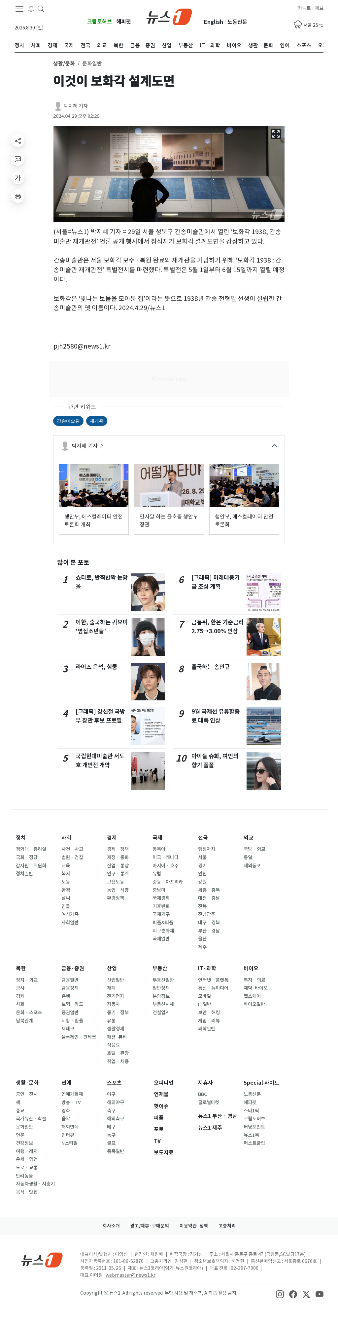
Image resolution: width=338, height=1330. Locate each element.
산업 (112, 968)
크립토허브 (99, 21)
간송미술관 (68, 421)
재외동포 (252, 866)
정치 (21, 837)
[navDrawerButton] (19, 9)
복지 (65, 874)
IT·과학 (207, 968)
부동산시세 (163, 1004)
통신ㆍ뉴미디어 (213, 988)
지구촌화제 (163, 931)
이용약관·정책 (194, 1226)
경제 (112, 837)
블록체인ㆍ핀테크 (78, 1037)
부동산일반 (163, 980)
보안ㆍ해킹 (209, 1013)
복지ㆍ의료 (254, 980)
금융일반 (70, 980)
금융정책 (70, 988)
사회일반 (70, 923)
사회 (66, 837)
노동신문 (237, 22)
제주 (202, 947)
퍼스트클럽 (254, 1143)
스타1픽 (251, 1111)
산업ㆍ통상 (118, 866)
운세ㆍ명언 (27, 1159)
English (213, 22)
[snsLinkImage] (280, 1293)
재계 (111, 988)
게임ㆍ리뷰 (209, 1021)
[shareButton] (17, 140)
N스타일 (69, 1143)
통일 (248, 857)
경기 (202, 866)
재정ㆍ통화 (118, 857)
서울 (202, 857)
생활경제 (115, 1029)
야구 (111, 1094)
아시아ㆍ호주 (165, 866)
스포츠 (114, 1082)
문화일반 (24, 1127)
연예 (66, 1082)
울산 (202, 939)
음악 (65, 1119)
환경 (65, 890)
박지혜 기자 (76, 106)
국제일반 (161, 939)
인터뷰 (67, 1135)
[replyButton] (17, 159)
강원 (202, 882)
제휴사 (205, 1082)
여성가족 (70, 914)
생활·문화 (27, 1082)
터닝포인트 (254, 1127)
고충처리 (227, 1226)
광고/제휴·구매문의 (149, 1226)
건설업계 (161, 1013)
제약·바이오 (256, 988)
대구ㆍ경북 (209, 923)
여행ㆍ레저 (27, 1151)
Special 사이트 (261, 1082)
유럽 (156, 874)
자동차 (113, 1004)
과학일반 (206, 1029)
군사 (20, 988)
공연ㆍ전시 (27, 1094)
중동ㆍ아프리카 (167, 882)
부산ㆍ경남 (209, 931)
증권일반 (70, 1013)
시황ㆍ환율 (72, 1021)
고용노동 (115, 882)
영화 (65, 1111)
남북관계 (24, 1021)
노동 (65, 882)
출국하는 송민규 (210, 667)
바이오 (251, 968)
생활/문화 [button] (64, 63)
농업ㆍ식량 (118, 890)
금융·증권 (72, 968)
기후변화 (161, 906)
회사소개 (111, 1226)
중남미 (158, 890)
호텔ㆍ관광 (118, 1053)
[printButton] (17, 196)
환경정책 (115, 898)
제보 (319, 8)
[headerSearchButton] (41, 9)
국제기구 (161, 914)
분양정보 (161, 996)
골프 (111, 1143)
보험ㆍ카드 (72, 1004)
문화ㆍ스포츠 (29, 1013)
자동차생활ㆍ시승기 (35, 1184)
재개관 (97, 421)
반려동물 (24, 1176)
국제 (157, 837)
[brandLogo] (169, 16)
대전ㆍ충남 (209, 898)
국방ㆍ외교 (254, 849)
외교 (249, 837)
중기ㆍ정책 (118, 1013)
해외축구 (115, 1119)
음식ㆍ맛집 (27, 1192)
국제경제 (161, 898)
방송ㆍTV (71, 1102)
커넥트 (304, 8)
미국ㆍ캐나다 (165, 857)
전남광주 (206, 914)
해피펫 (123, 21)
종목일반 (115, 1151)
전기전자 (115, 996)
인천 (202, 874)
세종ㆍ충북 (209, 890)
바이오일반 (254, 1004)
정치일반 (24, 874)
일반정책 (161, 988)
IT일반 (204, 1004)
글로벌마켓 (209, 1102)
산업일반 (115, 980)
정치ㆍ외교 (27, 980)
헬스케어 (252, 996)
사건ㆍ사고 (72, 849)
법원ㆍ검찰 (72, 857)
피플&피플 (162, 923)
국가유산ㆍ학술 (31, 1119)
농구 (111, 1135)
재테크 (67, 1029)
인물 (65, 906)
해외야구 (115, 1102)
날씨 (65, 898)
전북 (202, 906)
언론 (20, 1135)
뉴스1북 (251, 1135)
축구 (111, 1111)
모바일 (204, 996)
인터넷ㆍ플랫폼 (213, 980)
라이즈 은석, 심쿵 (96, 667)
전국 (203, 837)
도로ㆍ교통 (27, 1168)
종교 (20, 1111)
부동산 (159, 968)
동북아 (158, 849)
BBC (202, 1094)
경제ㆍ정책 (118, 849)
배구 (111, 1127)
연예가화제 (72, 1094)
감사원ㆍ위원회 (31, 866)
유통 (111, 1021)
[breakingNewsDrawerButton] (31, 9)
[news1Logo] (42, 1259)
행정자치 (206, 849)
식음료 (113, 1045)
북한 (21, 968)
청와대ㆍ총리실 (31, 849)
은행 (65, 996)
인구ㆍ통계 (118, 874)
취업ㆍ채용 (118, 1061)
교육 (65, 866)
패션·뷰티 (117, 1037)
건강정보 (24, 1143)
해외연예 (70, 1127)
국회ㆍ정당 (27, 857)
